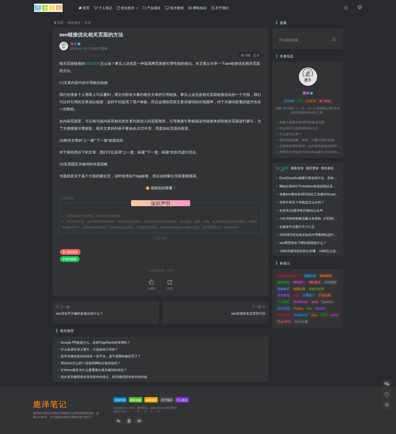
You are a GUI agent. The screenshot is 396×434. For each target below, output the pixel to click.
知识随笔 (330, 282)
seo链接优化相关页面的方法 (91, 34)
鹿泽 (73, 43)
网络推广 (299, 282)
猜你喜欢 (327, 168)
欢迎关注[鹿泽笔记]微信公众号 (301, 210)
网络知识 (283, 282)
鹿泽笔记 (142, 408)
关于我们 (166, 400)
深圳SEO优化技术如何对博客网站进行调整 (310, 234)
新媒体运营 (316, 288)
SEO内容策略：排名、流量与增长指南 (306, 139)
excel (334, 315)
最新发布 (297, 168)
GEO (324, 315)
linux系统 (284, 315)
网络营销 (326, 275)
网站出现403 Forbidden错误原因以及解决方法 (312, 186)
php (309, 308)
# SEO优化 (70, 259)
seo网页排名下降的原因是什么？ (302, 242)
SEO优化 (92, 63)
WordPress (300, 301)
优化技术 (74, 22)
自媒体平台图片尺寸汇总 (297, 226)
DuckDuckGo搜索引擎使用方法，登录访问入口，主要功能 (321, 177)
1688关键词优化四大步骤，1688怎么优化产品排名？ (317, 250)
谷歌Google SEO (289, 275)
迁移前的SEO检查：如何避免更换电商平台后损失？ (310, 145)
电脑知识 (283, 288)
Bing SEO (284, 321)
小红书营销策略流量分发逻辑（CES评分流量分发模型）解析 (322, 218)
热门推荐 (282, 168)
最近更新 (312, 168)
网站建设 (315, 282)
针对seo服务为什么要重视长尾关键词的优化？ (94, 369)
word (315, 301)
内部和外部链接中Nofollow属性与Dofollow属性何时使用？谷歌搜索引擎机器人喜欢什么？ (310, 151)
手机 (296, 295)
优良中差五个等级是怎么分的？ (301, 202)
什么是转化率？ (290, 134)
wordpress (159, 408)
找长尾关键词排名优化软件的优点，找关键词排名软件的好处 (104, 376)
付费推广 (309, 295)
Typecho (327, 301)
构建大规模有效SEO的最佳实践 (301, 122)
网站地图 (135, 400)
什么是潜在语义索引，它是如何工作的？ (89, 349)
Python (298, 308)
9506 (291, 101)
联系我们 (151, 400)
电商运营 (299, 288)
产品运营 (324, 295)
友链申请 (120, 400)
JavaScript (301, 315)
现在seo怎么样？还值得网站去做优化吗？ (91, 363)
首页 (59, 22)
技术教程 (283, 295)
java (314, 315)
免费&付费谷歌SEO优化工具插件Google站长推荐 (314, 194)
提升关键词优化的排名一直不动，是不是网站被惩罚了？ (101, 356)
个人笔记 (283, 301)
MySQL (320, 308)
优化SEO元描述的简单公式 (298, 128)
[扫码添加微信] (386, 384)
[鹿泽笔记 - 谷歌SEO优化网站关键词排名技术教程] (51, 404)
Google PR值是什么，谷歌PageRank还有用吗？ (95, 342)
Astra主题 (301, 321)
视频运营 (310, 275)
